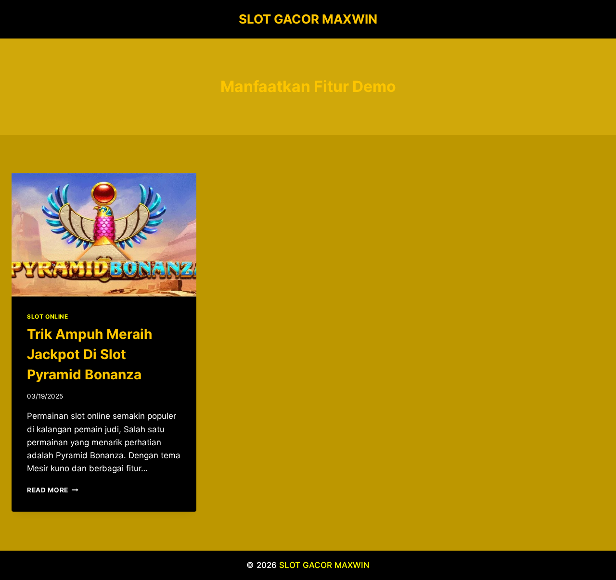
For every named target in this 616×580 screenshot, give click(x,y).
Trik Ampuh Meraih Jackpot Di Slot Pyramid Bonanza (89, 354)
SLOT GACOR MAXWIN (324, 565)
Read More (52, 490)
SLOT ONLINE (47, 316)
